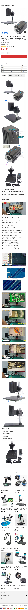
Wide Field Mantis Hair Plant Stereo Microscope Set (7, 567)
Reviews (11, 75)
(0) (7, 46)
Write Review (11, 46)
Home (2, 5)
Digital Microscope (9, 5)
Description (4, 75)
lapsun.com (10, 605)
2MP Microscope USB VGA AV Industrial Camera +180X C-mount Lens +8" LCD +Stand (7, 587)
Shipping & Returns (19, 75)
